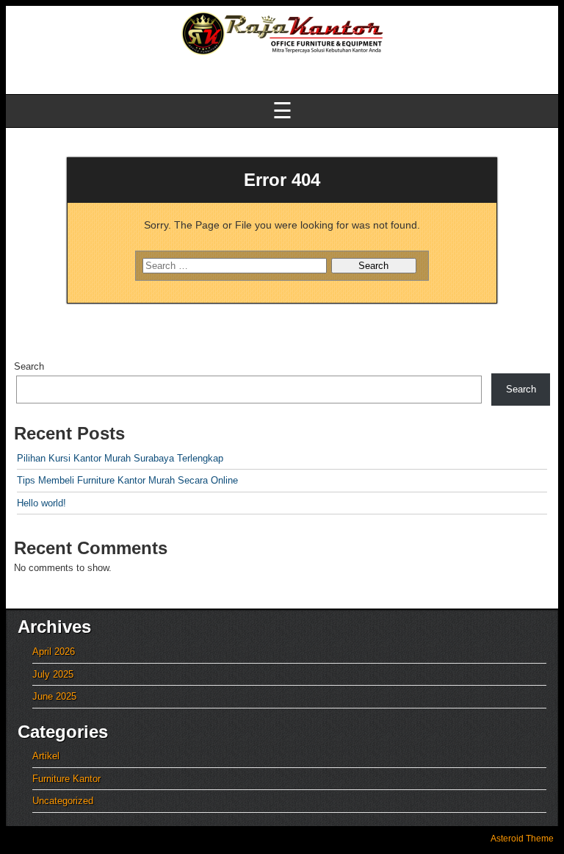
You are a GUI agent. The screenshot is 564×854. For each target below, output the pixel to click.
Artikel (45, 755)
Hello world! (41, 503)
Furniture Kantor (66, 778)
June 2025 (54, 696)
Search (29, 366)
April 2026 (53, 651)
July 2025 (52, 674)
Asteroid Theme (522, 838)
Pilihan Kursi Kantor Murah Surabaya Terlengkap (120, 458)
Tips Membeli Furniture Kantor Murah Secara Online (127, 480)
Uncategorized (62, 800)
